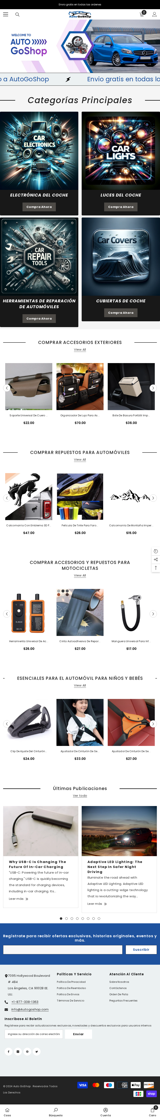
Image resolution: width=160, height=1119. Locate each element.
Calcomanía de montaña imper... (131, 525)
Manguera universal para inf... (131, 641)
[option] (28, 396)
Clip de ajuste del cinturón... (28, 751)
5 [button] (82, 918)
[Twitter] (37, 1052)
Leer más (16, 898)
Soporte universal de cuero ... (29, 415)
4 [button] (77, 918)
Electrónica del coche (39, 195)
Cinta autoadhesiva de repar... (79, 641)
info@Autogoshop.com (30, 1009)
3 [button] (72, 918)
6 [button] (88, 918)
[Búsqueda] (17, 14)
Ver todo (80, 796)
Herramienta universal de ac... (28, 641)
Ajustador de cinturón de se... (80, 751)
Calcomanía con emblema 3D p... (28, 525)
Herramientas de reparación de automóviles (39, 304)
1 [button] (61, 918)
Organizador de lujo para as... (80, 415)
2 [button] (66, 918)
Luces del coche (121, 195)
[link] (39, 151)
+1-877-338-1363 (25, 1002)
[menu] (5, 14)
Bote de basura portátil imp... (131, 415)
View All (80, 349)
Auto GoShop (22, 1086)
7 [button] (93, 918)
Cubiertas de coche (121, 301)
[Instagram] (18, 1052)
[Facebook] (8, 1052)
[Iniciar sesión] (154, 14)
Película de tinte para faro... (80, 525)
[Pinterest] (27, 1052)
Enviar (78, 1034)
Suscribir (141, 949)
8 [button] (99, 918)
